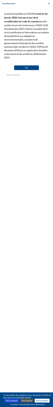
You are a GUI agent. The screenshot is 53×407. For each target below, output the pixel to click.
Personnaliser (42, 400)
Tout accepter (12, 400)
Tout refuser (26, 400)
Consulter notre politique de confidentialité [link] (27, 404)
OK (26, 67)
